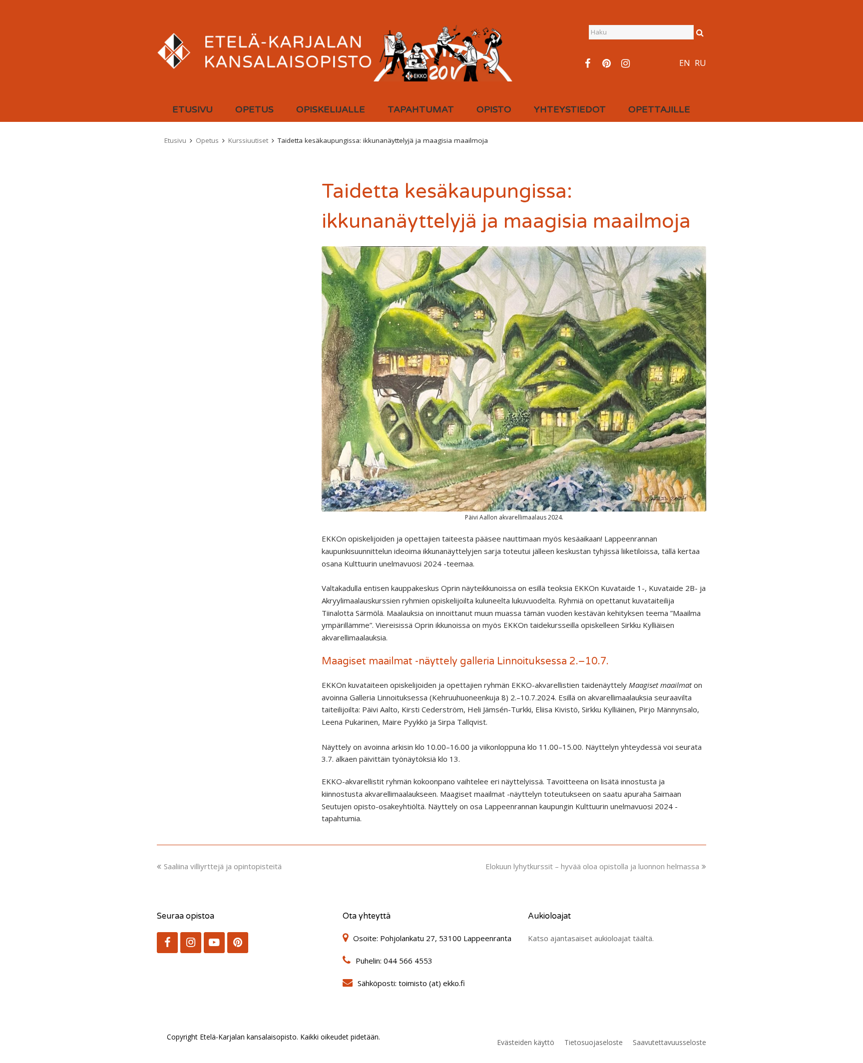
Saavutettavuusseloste (669, 1042)
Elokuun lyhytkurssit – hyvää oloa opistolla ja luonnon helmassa (592, 866)
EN (684, 62)
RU (700, 62)
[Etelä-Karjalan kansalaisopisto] (335, 50)
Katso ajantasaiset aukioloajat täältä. (591, 938)
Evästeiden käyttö (525, 1042)
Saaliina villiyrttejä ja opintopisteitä (222, 866)
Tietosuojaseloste (593, 1042)
